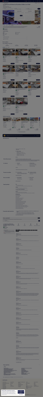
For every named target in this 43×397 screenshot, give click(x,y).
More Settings (21, 394)
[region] (13, 393)
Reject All (21, 392)
